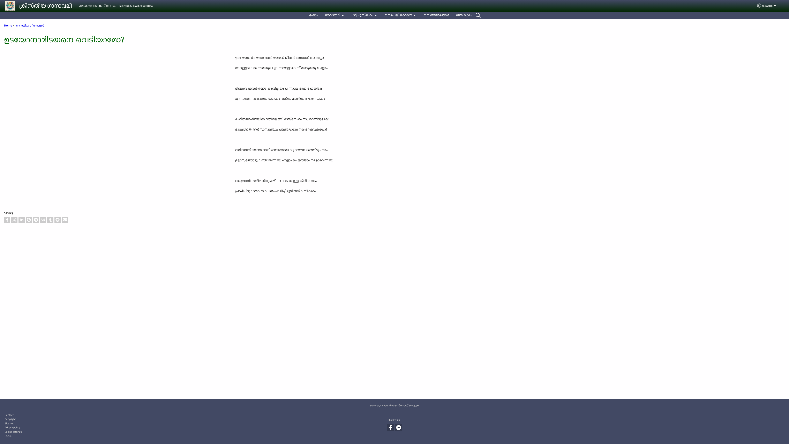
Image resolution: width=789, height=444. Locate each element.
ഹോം (313, 15)
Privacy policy (12, 427)
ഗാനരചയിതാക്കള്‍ (397, 15)
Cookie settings (13, 432)
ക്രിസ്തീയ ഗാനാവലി (45, 6)
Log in (8, 436)
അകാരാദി (332, 15)
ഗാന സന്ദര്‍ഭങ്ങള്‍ (436, 15)
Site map (9, 423)
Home (8, 25)
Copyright (10, 419)
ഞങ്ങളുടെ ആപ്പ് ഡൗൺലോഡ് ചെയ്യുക (394, 405)
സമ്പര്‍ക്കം (464, 15)
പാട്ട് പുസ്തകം (362, 15)
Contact (9, 415)
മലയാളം (767, 6)
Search (478, 15)
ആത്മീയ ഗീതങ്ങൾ (29, 25)
